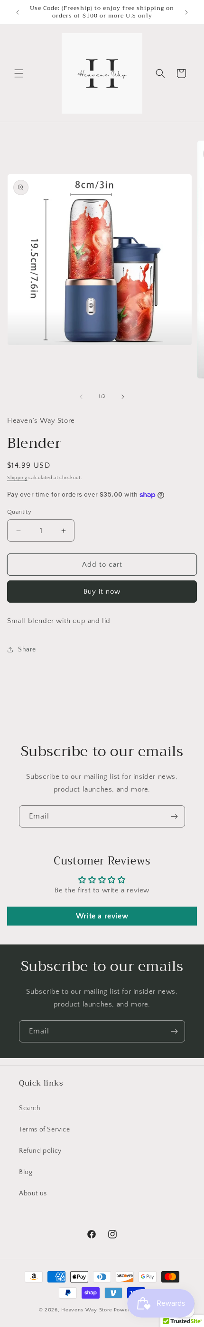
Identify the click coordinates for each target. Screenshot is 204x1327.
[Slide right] (122, 396)
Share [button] (27, 649)
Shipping (17, 478)
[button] (19, 73)
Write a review (102, 916)
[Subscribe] (174, 816)
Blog (25, 1172)
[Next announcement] (186, 12)
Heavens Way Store (86, 1310)
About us (33, 1193)
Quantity (19, 511)
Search (30, 1108)
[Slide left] (81, 396)
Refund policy (40, 1151)
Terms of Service (44, 1129)
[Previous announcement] (17, 12)
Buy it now (102, 592)
